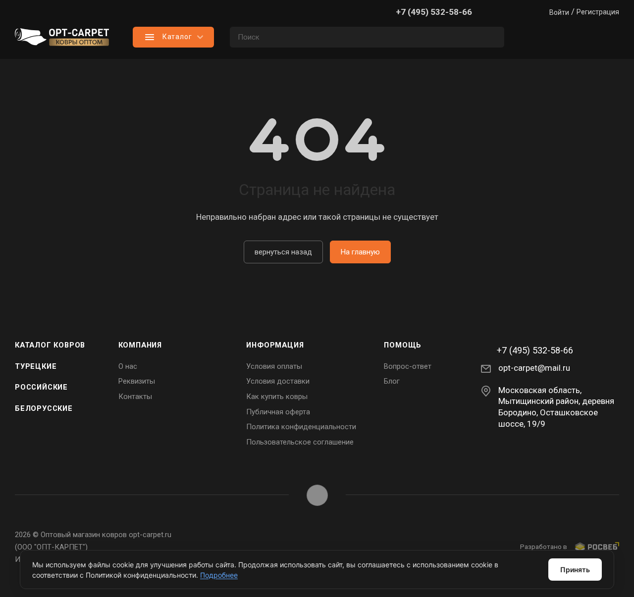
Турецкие (35, 366)
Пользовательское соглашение (300, 442)
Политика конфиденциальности (301, 426)
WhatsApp (317, 495)
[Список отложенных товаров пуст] (569, 37)
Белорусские (44, 408)
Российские (41, 387)
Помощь (403, 345)
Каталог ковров (50, 345)
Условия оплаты (274, 366)
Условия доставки (278, 381)
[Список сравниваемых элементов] (530, 37)
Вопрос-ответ (407, 366)
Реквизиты (136, 381)
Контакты (135, 396)
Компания (140, 345)
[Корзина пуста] (609, 37)
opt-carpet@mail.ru (534, 368)
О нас (127, 366)
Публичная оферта (278, 411)
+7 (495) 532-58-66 (434, 12)
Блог (392, 381)
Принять (575, 569)
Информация (275, 345)
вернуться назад (283, 252)
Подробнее (219, 575)
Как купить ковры (277, 396)
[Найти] (492, 37)
